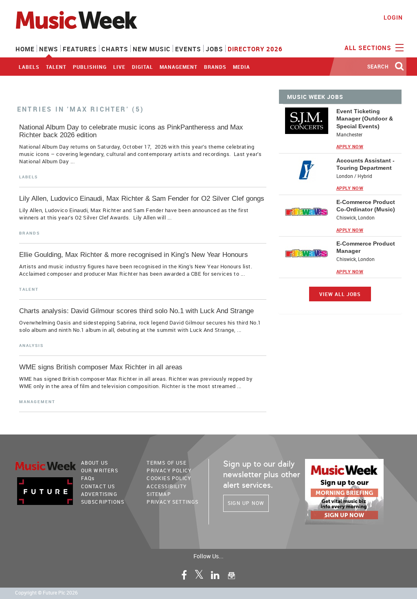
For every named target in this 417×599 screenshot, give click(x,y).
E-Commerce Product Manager (365, 247)
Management (179, 67)
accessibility (167, 486)
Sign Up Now (246, 503)
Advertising (99, 494)
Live (119, 67)
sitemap (159, 494)
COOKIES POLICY (169, 478)
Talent (56, 67)
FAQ (88, 478)
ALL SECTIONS (369, 48)
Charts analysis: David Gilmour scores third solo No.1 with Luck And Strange (136, 311)
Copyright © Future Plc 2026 (46, 593)
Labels (29, 67)
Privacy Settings (172, 501)
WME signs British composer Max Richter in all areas (100, 367)
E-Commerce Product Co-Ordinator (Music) (365, 206)
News (48, 49)
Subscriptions (103, 501)
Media (241, 67)
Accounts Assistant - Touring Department (365, 164)
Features (80, 49)
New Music (152, 49)
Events (188, 49)
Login (393, 17)
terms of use (166, 462)
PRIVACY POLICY (169, 470)
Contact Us (98, 486)
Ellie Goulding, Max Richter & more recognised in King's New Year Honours (133, 255)
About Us (94, 462)
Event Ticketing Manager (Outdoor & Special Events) (364, 118)
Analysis (31, 345)
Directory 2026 (255, 49)
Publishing (90, 67)
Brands (215, 67)
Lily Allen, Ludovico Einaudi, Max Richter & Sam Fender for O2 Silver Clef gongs (141, 198)
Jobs (214, 49)
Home (25, 49)
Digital (142, 67)
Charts (114, 49)
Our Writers (99, 470)
